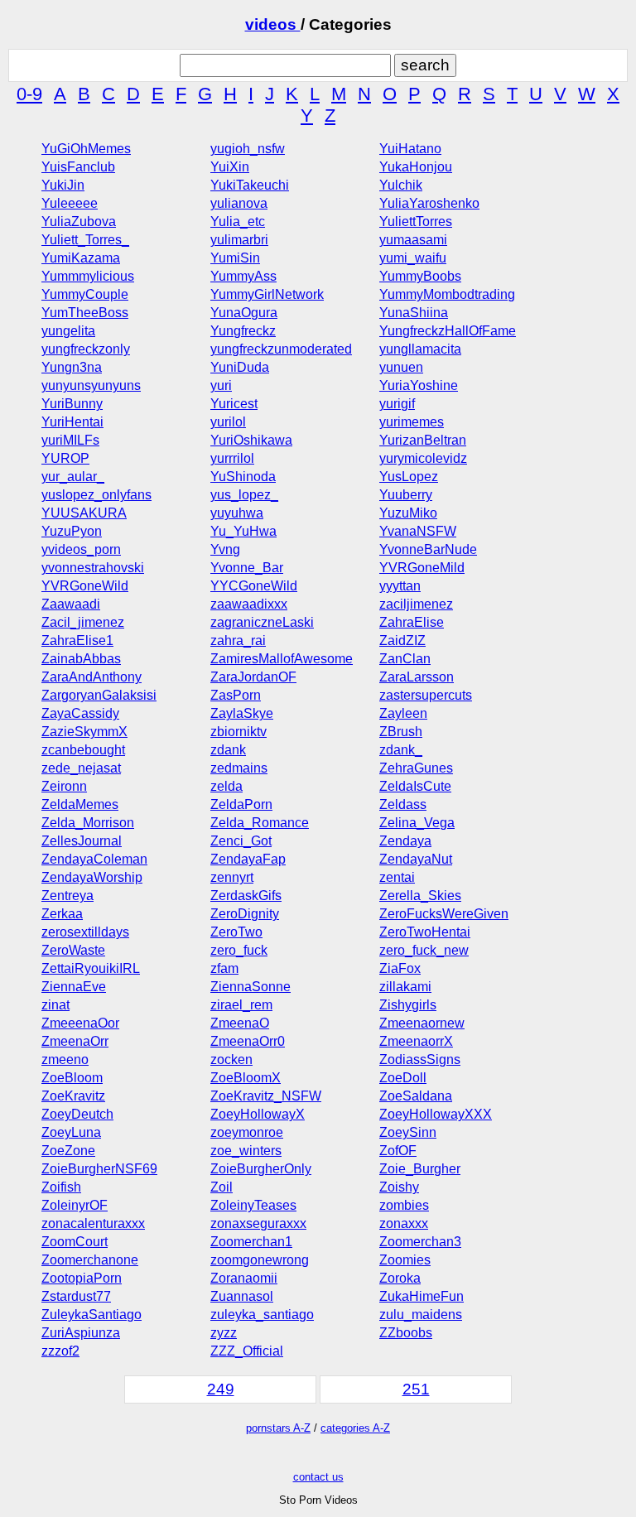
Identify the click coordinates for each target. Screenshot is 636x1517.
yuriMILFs (70, 440)
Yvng (225, 549)
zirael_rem (241, 1005)
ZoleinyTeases (253, 1205)
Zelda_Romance (259, 823)
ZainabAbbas (81, 659)
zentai (397, 877)
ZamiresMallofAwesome (281, 659)
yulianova (238, 203)
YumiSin (235, 258)
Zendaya (405, 841)
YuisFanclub (78, 167)
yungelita (68, 331)
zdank (228, 750)
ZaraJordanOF (253, 677)
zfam (224, 968)
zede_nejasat (81, 768)
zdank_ (400, 750)
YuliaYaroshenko (429, 203)
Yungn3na (71, 367)
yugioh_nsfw (247, 149)
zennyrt (231, 877)
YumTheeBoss (84, 313)
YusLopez (408, 477)
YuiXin (229, 167)
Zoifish (61, 1187)
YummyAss (243, 276)
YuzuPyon (71, 531)
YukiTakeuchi (249, 185)
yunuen (401, 367)
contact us (318, 1477)
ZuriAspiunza (80, 1333)
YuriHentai (72, 422)
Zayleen (403, 713)
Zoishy (399, 1187)
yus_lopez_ (244, 495)
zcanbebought (83, 750)
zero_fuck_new (424, 950)
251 (416, 1389)
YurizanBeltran (422, 440)
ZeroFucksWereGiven (443, 914)
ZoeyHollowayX (257, 1114)
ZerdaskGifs (246, 896)
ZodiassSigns (419, 1059)
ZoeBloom (72, 1078)
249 (220, 1389)
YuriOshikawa (251, 440)
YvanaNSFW (417, 531)
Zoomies (405, 1260)
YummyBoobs (420, 276)
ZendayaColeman (94, 859)
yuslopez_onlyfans (96, 495)
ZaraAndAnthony (91, 677)
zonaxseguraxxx (258, 1223)
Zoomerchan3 (420, 1242)
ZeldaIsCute (415, 786)
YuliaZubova (78, 221)
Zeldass (402, 804)
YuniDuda (239, 367)
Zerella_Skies (420, 896)
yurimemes (411, 422)
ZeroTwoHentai (424, 932)
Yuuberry (405, 495)
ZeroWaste (73, 950)
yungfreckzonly (85, 349)
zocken (231, 1059)
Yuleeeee (69, 203)
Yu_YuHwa (243, 531)
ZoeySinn (407, 1132)
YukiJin (62, 185)
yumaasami (413, 240)
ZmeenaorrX (416, 1041)
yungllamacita (420, 349)
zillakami (405, 987)
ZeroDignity (244, 914)
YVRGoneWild (84, 586)
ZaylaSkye (241, 713)
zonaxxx (403, 1223)
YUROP (65, 458)
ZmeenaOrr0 (247, 1041)
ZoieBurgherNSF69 (99, 1169)
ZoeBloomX (245, 1078)
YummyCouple (84, 294)
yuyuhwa (236, 513)
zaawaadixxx (248, 604)
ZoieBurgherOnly (260, 1169)
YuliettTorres (415, 221)
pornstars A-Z (278, 1428)
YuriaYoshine (418, 385)
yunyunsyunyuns (91, 385)
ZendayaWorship (91, 877)
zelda (226, 786)
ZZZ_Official (246, 1351)
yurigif (397, 404)
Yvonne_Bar (246, 568)
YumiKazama (80, 258)
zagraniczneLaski (262, 622)
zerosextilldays (85, 932)
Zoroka (400, 1278)
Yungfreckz (243, 331)
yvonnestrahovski (92, 568)
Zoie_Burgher (419, 1169)
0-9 (29, 94)
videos (273, 24)
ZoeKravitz (73, 1096)
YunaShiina (413, 313)
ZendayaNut (415, 859)
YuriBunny (72, 404)
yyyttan (400, 586)
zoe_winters (246, 1151)
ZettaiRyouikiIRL (90, 968)
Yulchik (400, 185)
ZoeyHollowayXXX (435, 1114)
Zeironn (64, 786)
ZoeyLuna (71, 1132)
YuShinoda (243, 477)
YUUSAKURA (84, 513)
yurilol (228, 422)
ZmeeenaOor (80, 1023)
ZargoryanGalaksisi (99, 695)
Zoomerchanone (89, 1260)
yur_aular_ (72, 477)
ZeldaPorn (241, 804)
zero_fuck (238, 950)
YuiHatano (410, 149)
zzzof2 (60, 1351)
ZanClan (405, 659)
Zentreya (67, 896)
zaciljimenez (416, 604)
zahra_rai (238, 640)
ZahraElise (411, 622)
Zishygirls (407, 1005)
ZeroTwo (236, 932)
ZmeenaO (239, 1023)
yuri (221, 385)
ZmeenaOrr (74, 1041)
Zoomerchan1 (251, 1242)
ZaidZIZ (402, 640)
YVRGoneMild (422, 568)
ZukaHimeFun (421, 1296)
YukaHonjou (415, 167)
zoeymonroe (246, 1132)
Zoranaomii (243, 1278)
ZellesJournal (81, 841)
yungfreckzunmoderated (281, 349)
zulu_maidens (420, 1315)
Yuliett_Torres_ (85, 240)
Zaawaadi (70, 604)
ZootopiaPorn (81, 1278)
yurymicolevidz (423, 458)
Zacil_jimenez (82, 622)
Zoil (221, 1187)
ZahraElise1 (77, 640)
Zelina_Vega (417, 823)
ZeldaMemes (79, 804)
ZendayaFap (248, 859)
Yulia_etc (237, 221)
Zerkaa (62, 914)
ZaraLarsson (416, 677)
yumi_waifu (412, 258)
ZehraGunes (416, 768)
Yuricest (234, 404)
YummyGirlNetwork (267, 294)
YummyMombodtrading (447, 294)
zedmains (238, 768)
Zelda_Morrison (87, 823)
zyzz (223, 1333)
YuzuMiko (408, 513)
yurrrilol (232, 458)
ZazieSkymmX (84, 732)
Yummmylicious (87, 276)
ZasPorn (235, 695)
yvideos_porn (81, 549)
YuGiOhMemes (86, 149)
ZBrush (400, 732)
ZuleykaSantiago (91, 1315)
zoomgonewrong (259, 1260)
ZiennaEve (73, 987)
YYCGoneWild (253, 586)
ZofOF (398, 1151)
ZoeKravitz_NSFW (265, 1096)
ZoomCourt (74, 1242)
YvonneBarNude (428, 549)
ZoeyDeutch (77, 1114)
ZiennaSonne (250, 987)
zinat (55, 1005)
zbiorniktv (238, 732)
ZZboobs (405, 1333)
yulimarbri (239, 240)
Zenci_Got (241, 841)
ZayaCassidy (80, 713)
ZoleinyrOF (74, 1205)
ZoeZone (68, 1151)
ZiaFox (400, 968)
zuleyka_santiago (262, 1315)
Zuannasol (241, 1296)
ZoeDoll (402, 1078)
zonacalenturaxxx (93, 1223)
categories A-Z (355, 1428)
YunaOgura (243, 313)
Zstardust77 (76, 1296)
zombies (404, 1205)
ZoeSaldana (415, 1096)
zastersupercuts (425, 695)
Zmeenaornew (422, 1023)
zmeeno (65, 1059)
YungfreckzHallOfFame (447, 331)
